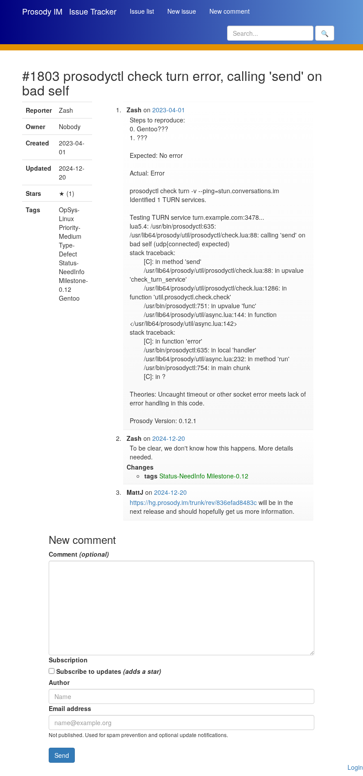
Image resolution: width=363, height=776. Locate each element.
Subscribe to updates (107, 671)
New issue (181, 11)
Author (59, 682)
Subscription (68, 659)
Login (355, 767)
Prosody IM (42, 11)
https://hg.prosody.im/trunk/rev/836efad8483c (193, 502)
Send (61, 755)
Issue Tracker (92, 11)
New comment (229, 11)
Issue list (142, 11)
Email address (70, 708)
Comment (79, 554)
